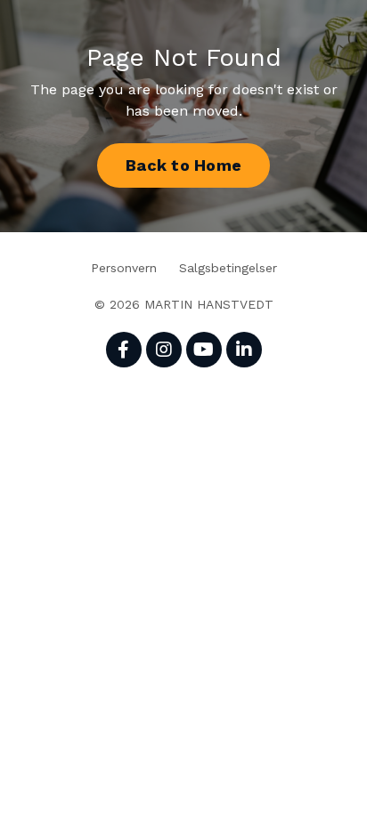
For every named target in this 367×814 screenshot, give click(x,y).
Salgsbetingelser (228, 268)
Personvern (124, 268)
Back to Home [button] (183, 165)
